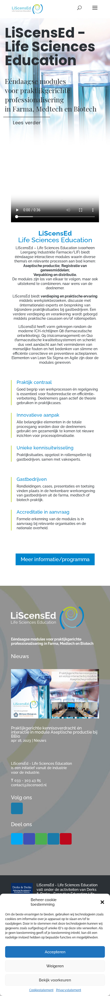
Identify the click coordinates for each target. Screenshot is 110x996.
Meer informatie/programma (55, 559)
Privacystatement (68, 990)
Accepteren (55, 952)
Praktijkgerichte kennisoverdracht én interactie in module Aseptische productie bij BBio (54, 732)
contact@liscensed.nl (29, 785)
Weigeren (55, 966)
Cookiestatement (41, 990)
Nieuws (40, 740)
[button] (102, 902)
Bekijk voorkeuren (55, 980)
